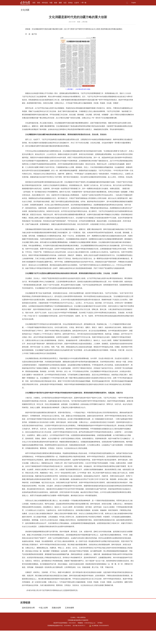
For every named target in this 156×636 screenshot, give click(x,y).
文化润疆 (25, 10)
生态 (65, 2)
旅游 (55, 2)
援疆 (60, 2)
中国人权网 (43, 608)
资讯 (38, 2)
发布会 (70, 2)
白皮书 (76, 2)
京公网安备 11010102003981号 (100, 625)
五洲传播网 (69, 608)
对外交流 (45, 2)
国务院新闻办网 (28, 608)
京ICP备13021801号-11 (79, 625)
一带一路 (83, 2)
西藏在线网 (56, 608)
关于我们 (100, 623)
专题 (50, 2)
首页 (33, 2)
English (133, 2)
